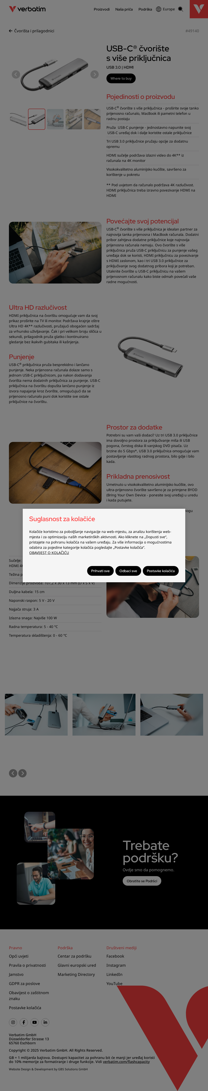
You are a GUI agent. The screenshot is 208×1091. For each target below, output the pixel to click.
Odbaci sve (128, 570)
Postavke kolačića (161, 570)
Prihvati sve (100, 570)
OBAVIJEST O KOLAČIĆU (49, 552)
